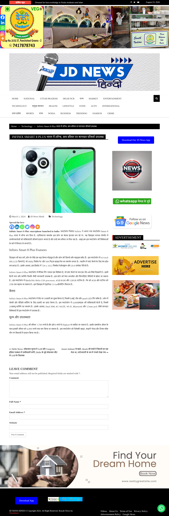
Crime (110, 113)
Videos (103, 511)
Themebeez (14, 513)
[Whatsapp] (22, 227)
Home (15, 98)
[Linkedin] (17, 227)
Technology (19, 106)
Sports (30, 113)
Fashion (97, 113)
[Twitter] (27, 227)
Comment (14, 378)
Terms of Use (126, 511)
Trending (81, 113)
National (29, 98)
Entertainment (112, 98)
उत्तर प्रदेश (16, 113)
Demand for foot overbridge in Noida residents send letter (59, 2)
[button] (161, 508)
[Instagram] (32, 227)
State (82, 106)
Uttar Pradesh (49, 98)
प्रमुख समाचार (38, 106)
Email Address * (17, 412)
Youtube (138, 2)
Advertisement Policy (110, 514)
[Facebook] (12, 227)
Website (13, 423)
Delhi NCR (68, 98)
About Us (113, 511)
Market (93, 98)
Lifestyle (68, 106)
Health (53, 106)
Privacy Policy (141, 511)
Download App (26, 500)
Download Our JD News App (136, 140)
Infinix (78, 231)
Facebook (131, 2)
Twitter (134, 2)
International (111, 106)
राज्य (81, 98)
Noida (51, 113)
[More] (37, 227)
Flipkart (66, 325)
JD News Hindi (37, 216)
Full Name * (15, 402)
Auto (94, 106)
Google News (129, 514)
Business (65, 113)
